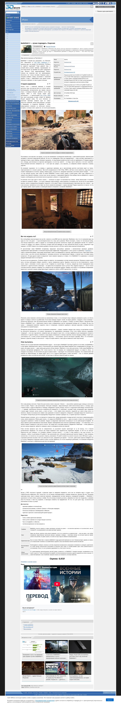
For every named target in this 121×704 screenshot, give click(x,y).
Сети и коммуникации (11, 129)
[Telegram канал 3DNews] (106, 3)
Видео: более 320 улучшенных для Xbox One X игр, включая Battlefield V (78, 656)
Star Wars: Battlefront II (41, 62)
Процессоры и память (11, 126)
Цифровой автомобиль (12, 138)
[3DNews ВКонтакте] (94, 3)
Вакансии (10, 146)
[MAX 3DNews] (98, 3)
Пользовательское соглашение (59, 692)
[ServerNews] (12, 17)
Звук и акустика (10, 29)
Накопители (9, 113)
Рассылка (79, 3)
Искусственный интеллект (12, 101)
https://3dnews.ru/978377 (37, 685)
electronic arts (33, 687)
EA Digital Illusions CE (69, 72)
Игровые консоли (11, 94)
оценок (34, 561)
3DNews (24, 6)
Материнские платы (11, 108)
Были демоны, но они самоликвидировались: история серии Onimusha (79, 677)
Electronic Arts (67, 62)
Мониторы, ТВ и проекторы (13, 110)
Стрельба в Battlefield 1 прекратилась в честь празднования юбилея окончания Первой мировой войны (56, 656)
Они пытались (27, 629)
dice (38, 687)
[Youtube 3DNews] (96, 3)
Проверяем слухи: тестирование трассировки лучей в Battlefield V (33, 655)
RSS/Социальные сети (12, 141)
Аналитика (8, 25)
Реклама (73, 3)
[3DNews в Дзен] (101, 3)
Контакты (85, 3)
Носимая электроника (11, 115)
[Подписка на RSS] (110, 3)
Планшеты (8, 122)
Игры (7, 32)
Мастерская (9, 106)
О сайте (68, 3)
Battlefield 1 (88, 250)
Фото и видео (9, 136)
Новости (8, 15)
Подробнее (24, 561)
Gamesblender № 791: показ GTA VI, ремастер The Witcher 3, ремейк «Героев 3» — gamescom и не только (56, 677)
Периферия (9, 119)
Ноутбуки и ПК (9, 117)
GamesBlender (10, 92)
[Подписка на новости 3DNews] (108, 3)
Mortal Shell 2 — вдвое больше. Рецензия (32, 676)
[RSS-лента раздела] (92, 6)
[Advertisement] (57, 12)
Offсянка (8, 22)
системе (30, 561)
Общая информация (11, 99)
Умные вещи (9, 133)
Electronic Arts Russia (69, 66)
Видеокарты (9, 27)
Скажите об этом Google (29, 610)
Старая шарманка (28, 625)
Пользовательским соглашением (44, 700)
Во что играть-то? (28, 627)
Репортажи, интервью (12, 97)
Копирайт (46, 692)
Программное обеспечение (13, 124)
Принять (109, 700)
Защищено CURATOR (109, 692)
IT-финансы (9, 20)
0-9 (7, 34)
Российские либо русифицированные (11, 90)
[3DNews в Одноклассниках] (103, 3)
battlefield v (27, 687)
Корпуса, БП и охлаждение (12, 103)
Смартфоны (9, 131)
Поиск (50, 692)
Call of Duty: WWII (45, 95)
